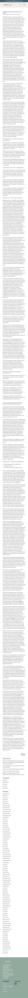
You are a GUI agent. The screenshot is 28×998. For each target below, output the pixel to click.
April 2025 (5, 825)
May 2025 (5, 823)
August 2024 (6, 839)
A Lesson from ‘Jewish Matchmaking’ (12, 403)
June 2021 (5, 911)
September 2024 (7, 837)
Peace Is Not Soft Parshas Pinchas (11, 771)
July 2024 (5, 841)
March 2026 (6, 803)
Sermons (18, 14)
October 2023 (6, 858)
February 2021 (6, 919)
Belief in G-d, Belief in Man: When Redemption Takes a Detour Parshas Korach (14, 773)
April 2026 (5, 801)
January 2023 (6, 876)
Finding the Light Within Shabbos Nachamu (13, 769)
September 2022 (7, 884)
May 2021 (5, 913)
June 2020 (5, 935)
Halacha (5, 780)
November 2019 (7, 949)
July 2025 (5, 819)
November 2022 (7, 880)
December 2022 (7, 878)
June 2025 (5, 821)
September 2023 (7, 860)
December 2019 (7, 947)
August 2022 (6, 886)
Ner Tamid (6, 14)
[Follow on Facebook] (16, 984)
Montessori (5, 782)
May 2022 (5, 892)
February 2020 (6, 943)
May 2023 (5, 868)
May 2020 (5, 937)
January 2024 (6, 852)
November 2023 (7, 856)
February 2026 (6, 805)
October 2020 (6, 927)
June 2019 (5, 951)
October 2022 (6, 882)
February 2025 (6, 829)
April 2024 (5, 846)
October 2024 (6, 835)
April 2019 (5, 953)
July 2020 (5, 933)
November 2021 (7, 901)
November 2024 (7, 833)
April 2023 (5, 870)
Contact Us (5, 991)
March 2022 (6, 894)
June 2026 (5, 797)
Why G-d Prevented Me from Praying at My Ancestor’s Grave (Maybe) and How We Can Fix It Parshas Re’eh (13, 762)
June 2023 (5, 866)
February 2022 (6, 896)
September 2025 (7, 815)
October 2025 (6, 813)
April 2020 (5, 939)
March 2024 (6, 848)
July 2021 (5, 909)
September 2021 (7, 905)
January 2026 (6, 807)
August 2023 (6, 862)
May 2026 (5, 799)
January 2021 (6, 921)
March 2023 (6, 872)
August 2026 (6, 793)
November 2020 (7, 925)
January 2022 (6, 898)
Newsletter (5, 986)
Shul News (5, 788)
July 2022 (5, 888)
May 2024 (5, 845)
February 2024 (6, 850)
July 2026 (5, 795)
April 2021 (5, 915)
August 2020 (6, 931)
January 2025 (6, 831)
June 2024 (5, 843)
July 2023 (5, 864)
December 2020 (7, 923)
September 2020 (7, 929)
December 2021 (7, 899)
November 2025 (7, 811)
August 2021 (6, 907)
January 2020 (6, 945)
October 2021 (6, 903)
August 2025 (6, 817)
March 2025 (6, 827)
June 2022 (5, 890)
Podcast (5, 784)
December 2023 (7, 854)
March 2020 (6, 941)
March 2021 (6, 917)
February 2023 (6, 874)
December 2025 (7, 809)
